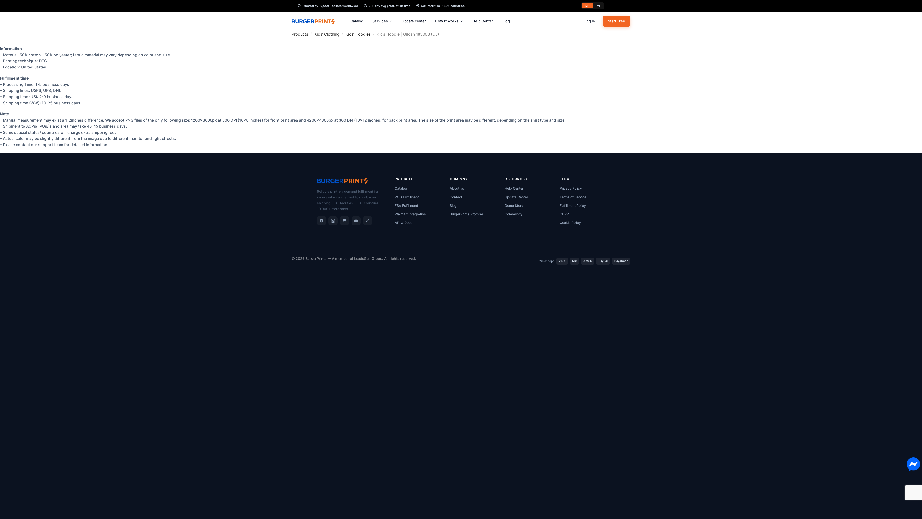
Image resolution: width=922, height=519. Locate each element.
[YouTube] (356, 220)
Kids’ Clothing (327, 34)
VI (598, 5)
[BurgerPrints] (316, 21)
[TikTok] (367, 220)
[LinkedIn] (344, 220)
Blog (506, 21)
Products (300, 34)
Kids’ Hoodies (358, 34)
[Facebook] (321, 220)
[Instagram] (333, 220)
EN (587, 5)
